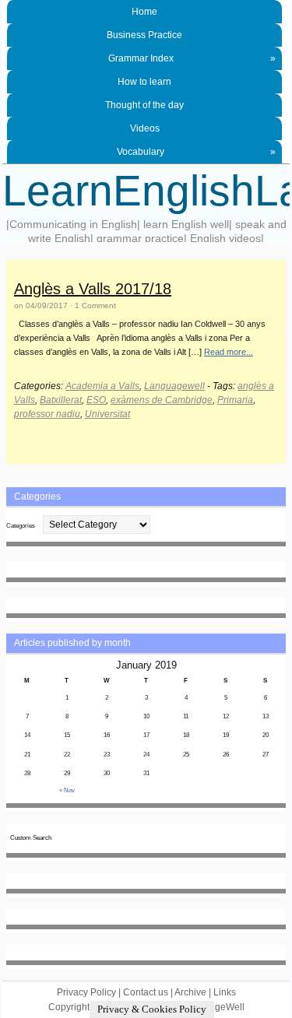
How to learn (144, 81)
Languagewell (174, 386)
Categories (20, 525)
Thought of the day (144, 105)
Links (224, 992)
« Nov (67, 790)
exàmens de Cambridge (162, 400)
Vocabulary (196, 151)
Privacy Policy (86, 992)
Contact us (145, 992)
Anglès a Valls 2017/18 (92, 288)
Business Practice (144, 35)
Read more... (228, 351)
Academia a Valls (102, 386)
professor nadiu (47, 414)
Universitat (107, 414)
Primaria (235, 400)
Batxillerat (61, 400)
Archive (190, 992)
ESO (96, 400)
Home (144, 11)
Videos (145, 128)
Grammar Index (192, 58)
